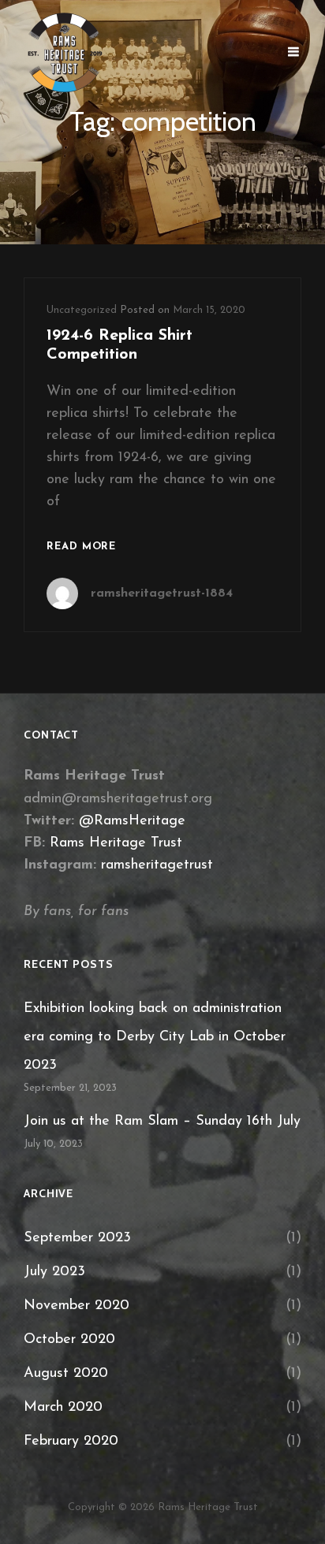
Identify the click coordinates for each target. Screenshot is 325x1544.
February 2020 (71, 1441)
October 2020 (69, 1340)
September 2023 (77, 1238)
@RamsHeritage (132, 821)
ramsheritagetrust (157, 865)
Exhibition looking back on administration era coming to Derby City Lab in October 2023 (155, 1037)
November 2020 (76, 1306)
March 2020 (63, 1408)
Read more (81, 548)
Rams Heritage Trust (116, 843)
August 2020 (66, 1374)
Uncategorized (82, 310)
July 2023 (54, 1272)
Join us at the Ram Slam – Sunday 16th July (162, 1121)
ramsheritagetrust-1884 (162, 593)
